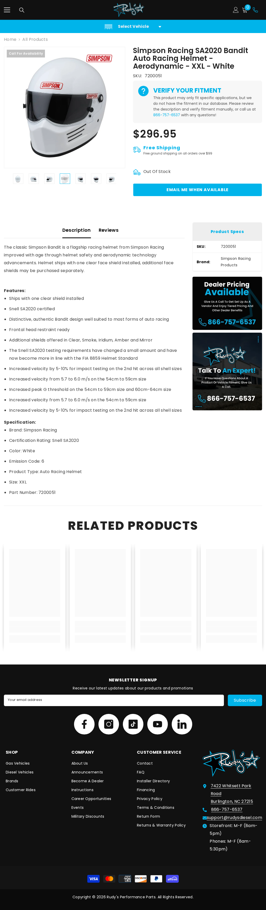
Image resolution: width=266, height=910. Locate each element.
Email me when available (198, 190)
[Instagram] (108, 724)
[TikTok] (133, 724)
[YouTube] (157, 724)
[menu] (7, 10)
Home (10, 39)
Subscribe (245, 700)
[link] (34, 630)
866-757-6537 (166, 115)
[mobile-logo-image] (128, 10)
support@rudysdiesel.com (234, 818)
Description (76, 230)
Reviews (109, 230)
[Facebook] (84, 724)
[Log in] (236, 10)
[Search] (22, 10)
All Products (35, 39)
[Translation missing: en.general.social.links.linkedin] (182, 724)
